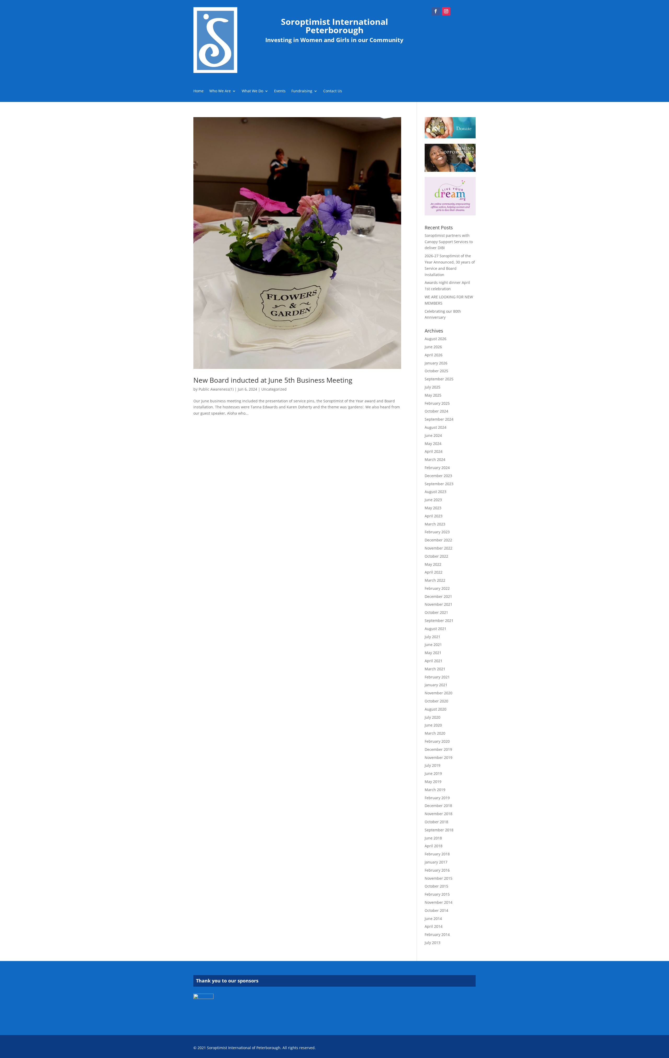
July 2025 (432, 387)
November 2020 (438, 692)
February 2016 (437, 870)
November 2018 (438, 813)
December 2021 (438, 596)
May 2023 (433, 507)
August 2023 (435, 491)
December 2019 (438, 749)
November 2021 (438, 604)
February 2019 (437, 797)
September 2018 (439, 829)
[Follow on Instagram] (446, 11)
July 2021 (432, 636)
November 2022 (438, 548)
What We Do (252, 91)
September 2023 (439, 483)
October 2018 (436, 821)
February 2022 (437, 588)
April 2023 (433, 515)
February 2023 (437, 531)
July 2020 (432, 717)
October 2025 (436, 370)
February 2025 (437, 403)
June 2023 (433, 499)
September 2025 (439, 378)
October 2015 (436, 886)
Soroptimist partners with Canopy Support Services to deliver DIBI (449, 241)
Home (198, 91)
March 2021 (435, 668)
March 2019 (435, 789)
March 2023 (435, 524)
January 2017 (436, 862)
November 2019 (438, 757)
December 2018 (438, 805)
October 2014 (436, 910)
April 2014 (433, 926)
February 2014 (437, 934)
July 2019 (432, 765)
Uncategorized (274, 389)
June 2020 (433, 725)
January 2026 (436, 363)
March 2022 (435, 580)
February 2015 (437, 894)
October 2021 (436, 612)
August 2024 (435, 427)
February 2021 (437, 676)
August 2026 (435, 338)
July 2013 (432, 942)
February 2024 (437, 467)
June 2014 (433, 918)
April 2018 (433, 845)
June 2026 (433, 346)
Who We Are (220, 91)
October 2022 (436, 556)
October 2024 (436, 411)
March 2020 (435, 733)
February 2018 (437, 853)
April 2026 (433, 354)
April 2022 (433, 572)
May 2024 (433, 443)
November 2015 (438, 878)
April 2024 (433, 451)
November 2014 (438, 902)
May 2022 (433, 564)
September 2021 (439, 620)
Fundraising (301, 91)
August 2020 (435, 709)
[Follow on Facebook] (435, 11)
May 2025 (433, 395)
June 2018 (433, 838)
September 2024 (439, 419)
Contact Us (332, 91)
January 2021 (436, 684)
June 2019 (433, 773)
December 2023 (438, 475)
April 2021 (433, 660)
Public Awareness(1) (216, 389)
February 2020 (437, 741)
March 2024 (435, 459)
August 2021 (435, 628)
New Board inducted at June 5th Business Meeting (272, 380)
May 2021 (433, 652)
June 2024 (433, 435)
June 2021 (433, 644)
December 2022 (438, 539)
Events (280, 91)
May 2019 (433, 781)
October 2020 (436, 701)
